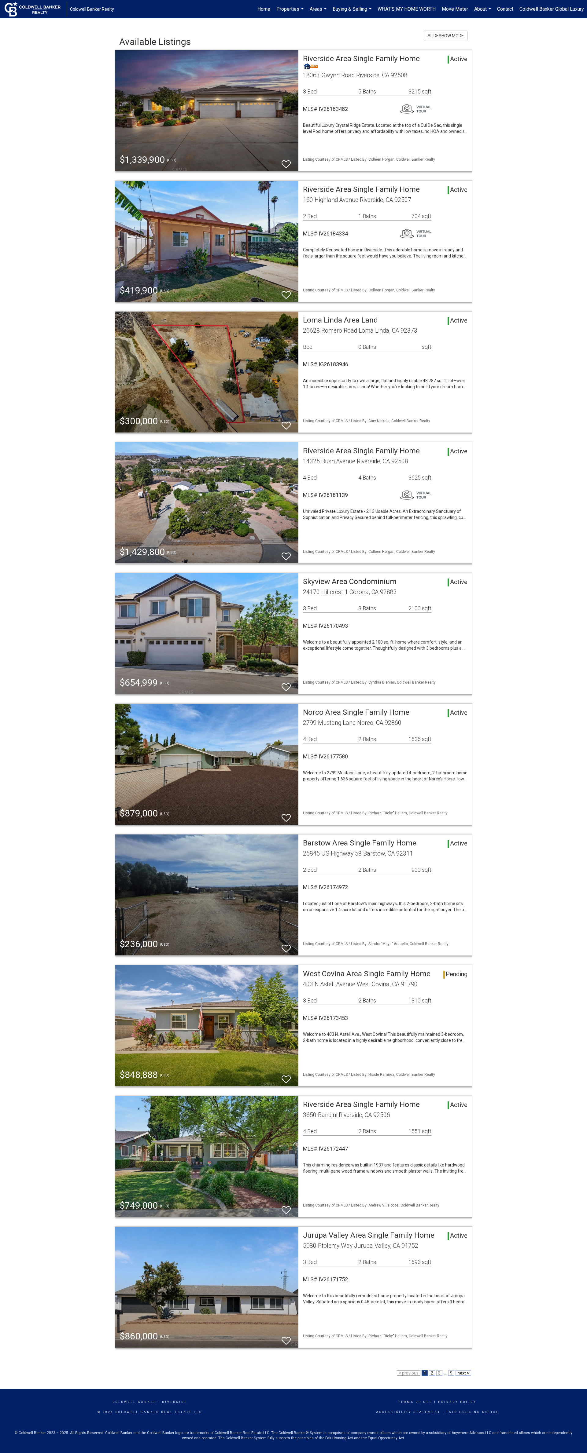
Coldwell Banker (135, 1402)
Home (263, 9)
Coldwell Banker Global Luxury (551, 9)
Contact (505, 9)
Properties (290, 12)
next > (463, 1373)
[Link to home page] (36, 9)
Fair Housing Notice (472, 1412)
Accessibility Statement (408, 1412)
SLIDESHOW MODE (446, 35)
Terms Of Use (415, 1402)
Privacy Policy (457, 1402)
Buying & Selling (353, 12)
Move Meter (455, 9)
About (483, 12)
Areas (319, 12)
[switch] (286, 161)
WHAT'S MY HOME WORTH (407, 9)
